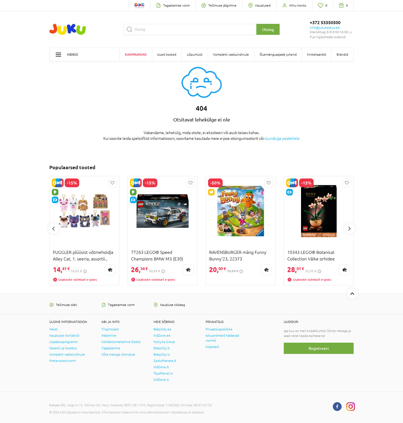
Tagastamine (110, 348)
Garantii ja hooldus (63, 348)
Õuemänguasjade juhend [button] (278, 54)
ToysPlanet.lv (163, 373)
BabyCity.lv (162, 354)
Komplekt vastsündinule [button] (231, 54)
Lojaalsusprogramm (63, 342)
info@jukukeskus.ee (325, 28)
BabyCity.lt (162, 348)
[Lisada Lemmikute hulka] (112, 183)
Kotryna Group (164, 342)
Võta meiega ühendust (118, 354)
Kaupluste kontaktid (64, 335)
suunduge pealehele (282, 138)
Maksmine (108, 335)
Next (349, 228)
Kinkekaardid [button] (316, 54)
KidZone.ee (162, 335)
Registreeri (319, 348)
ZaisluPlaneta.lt (165, 361)
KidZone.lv (161, 380)
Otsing (268, 29)
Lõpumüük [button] (195, 54)
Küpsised (212, 347)
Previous (53, 228)
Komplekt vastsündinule (67, 354)
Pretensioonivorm (62, 361)
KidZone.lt (161, 367)
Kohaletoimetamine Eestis (120, 342)
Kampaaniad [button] (136, 54)
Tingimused (110, 329)
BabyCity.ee (162, 329)
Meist (53, 329)
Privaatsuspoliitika (219, 329)
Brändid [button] (342, 54)
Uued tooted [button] (166, 54)
